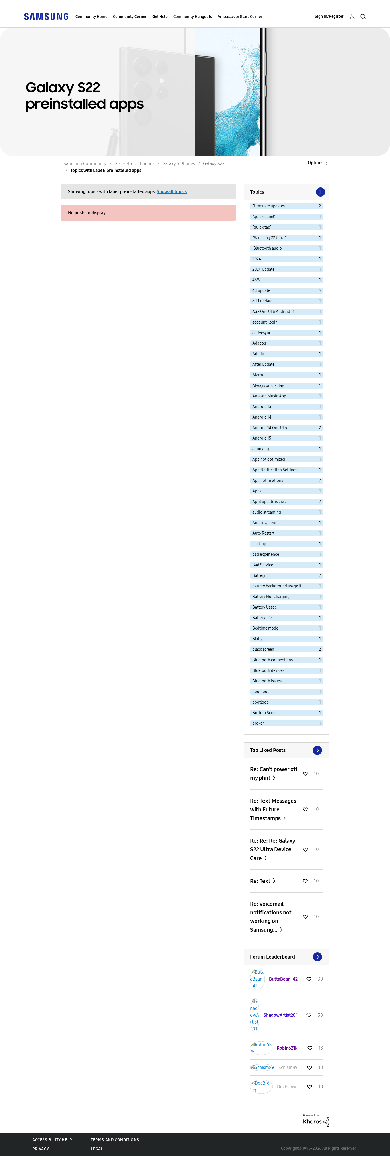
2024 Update (263, 269)
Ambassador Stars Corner (240, 16)
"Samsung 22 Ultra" (269, 237)
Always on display (268, 385)
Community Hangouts (192, 16)
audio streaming (266, 512)
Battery (258, 575)
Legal (97, 1149)
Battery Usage (264, 607)
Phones (147, 163)
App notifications (267, 480)
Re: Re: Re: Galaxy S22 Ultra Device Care (272, 849)
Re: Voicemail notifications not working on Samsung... (271, 916)
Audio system (264, 522)
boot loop (261, 691)
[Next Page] (320, 192)
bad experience (265, 554)
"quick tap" (262, 227)
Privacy (40, 1149)
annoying (260, 448)
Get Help (160, 16)
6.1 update (261, 290)
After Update (263, 364)
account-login (265, 322)
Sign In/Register (329, 16)
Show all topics (172, 191)
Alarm (257, 375)
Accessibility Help (52, 1139)
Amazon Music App (269, 396)
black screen (263, 649)
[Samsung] (46, 16)
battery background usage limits (280, 586)
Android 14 (261, 417)
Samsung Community (84, 163)
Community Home (91, 16)
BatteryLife (262, 617)
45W (256, 280)
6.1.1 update (262, 301)
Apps (256, 491)
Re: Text (261, 881)
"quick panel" (264, 216)
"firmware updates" (269, 206)
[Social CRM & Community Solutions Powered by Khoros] (316, 1120)
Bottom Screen (265, 712)
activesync (261, 332)
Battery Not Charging (271, 596)
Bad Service (262, 565)
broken (258, 723)
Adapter (259, 343)
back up (259, 543)
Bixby (257, 638)
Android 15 (261, 438)
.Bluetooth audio (267, 248)
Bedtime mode (265, 628)
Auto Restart (263, 533)
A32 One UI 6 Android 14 (273, 311)
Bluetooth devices (268, 670)
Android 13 (261, 406)
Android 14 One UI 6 (269, 427)
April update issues (269, 501)
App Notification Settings (274, 470)
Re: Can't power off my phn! (273, 773)
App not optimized (268, 459)
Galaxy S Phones (178, 163)
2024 (256, 258)
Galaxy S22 (213, 163)
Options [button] (315, 162)
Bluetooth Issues (267, 681)
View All (286, 750)
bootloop (260, 702)
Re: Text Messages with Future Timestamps (273, 809)
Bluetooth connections (272, 660)
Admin (258, 353)
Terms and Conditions (115, 1139)
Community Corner (130, 16)
